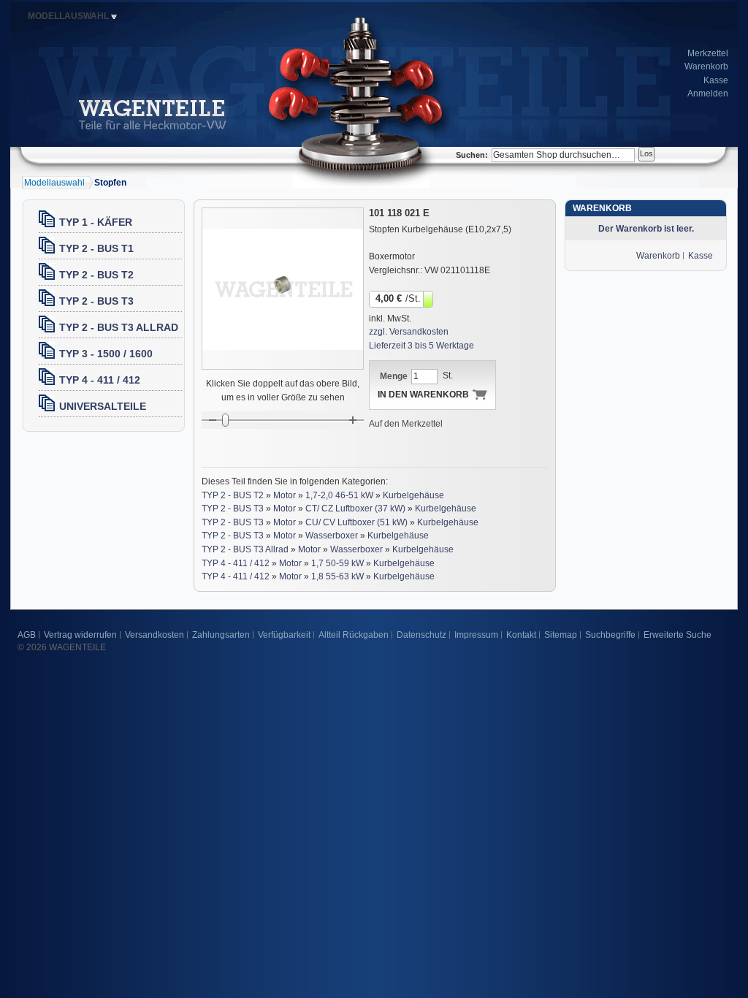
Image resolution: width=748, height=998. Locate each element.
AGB (27, 635)
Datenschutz (421, 635)
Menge (394, 376)
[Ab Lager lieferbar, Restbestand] (429, 298)
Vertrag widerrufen (80, 635)
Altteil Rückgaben (353, 635)
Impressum (476, 635)
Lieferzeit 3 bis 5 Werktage (421, 345)
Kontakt (521, 635)
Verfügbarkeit (284, 635)
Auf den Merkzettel (406, 424)
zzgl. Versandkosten (409, 332)
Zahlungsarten (221, 635)
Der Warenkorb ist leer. (646, 229)
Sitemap (560, 635)
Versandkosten (154, 635)
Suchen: (472, 155)
